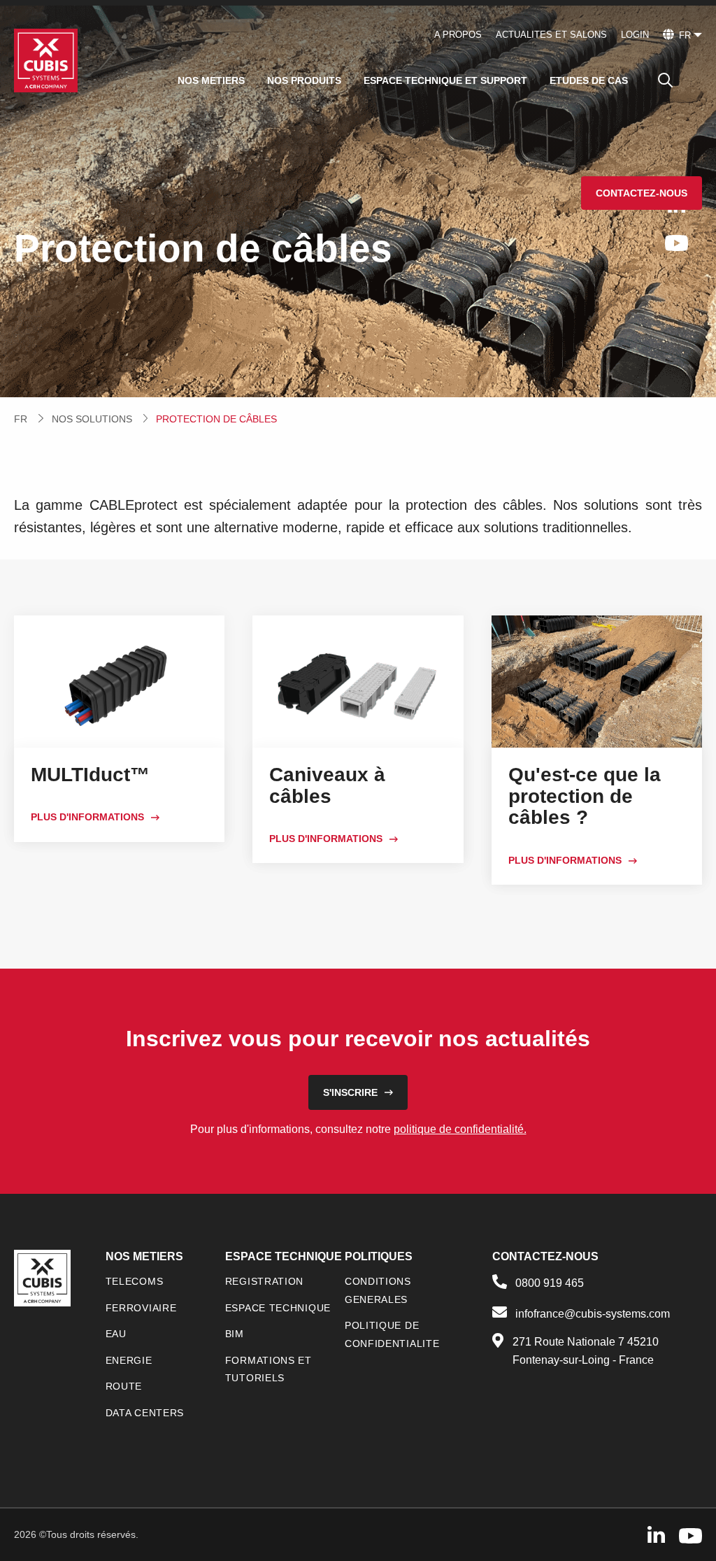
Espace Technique (278, 1307)
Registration (264, 1281)
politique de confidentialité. (460, 1129)
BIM (234, 1333)
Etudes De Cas (589, 80)
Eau (116, 1333)
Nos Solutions (92, 419)
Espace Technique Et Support (445, 80)
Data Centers (145, 1412)
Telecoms (135, 1281)
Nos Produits (304, 80)
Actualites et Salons (551, 34)
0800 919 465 (549, 1283)
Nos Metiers (211, 80)
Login (635, 34)
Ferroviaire (141, 1307)
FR (20, 419)
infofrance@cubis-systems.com (592, 1314)
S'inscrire (350, 1092)
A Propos (458, 34)
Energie (129, 1360)
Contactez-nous (641, 193)
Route (124, 1386)
